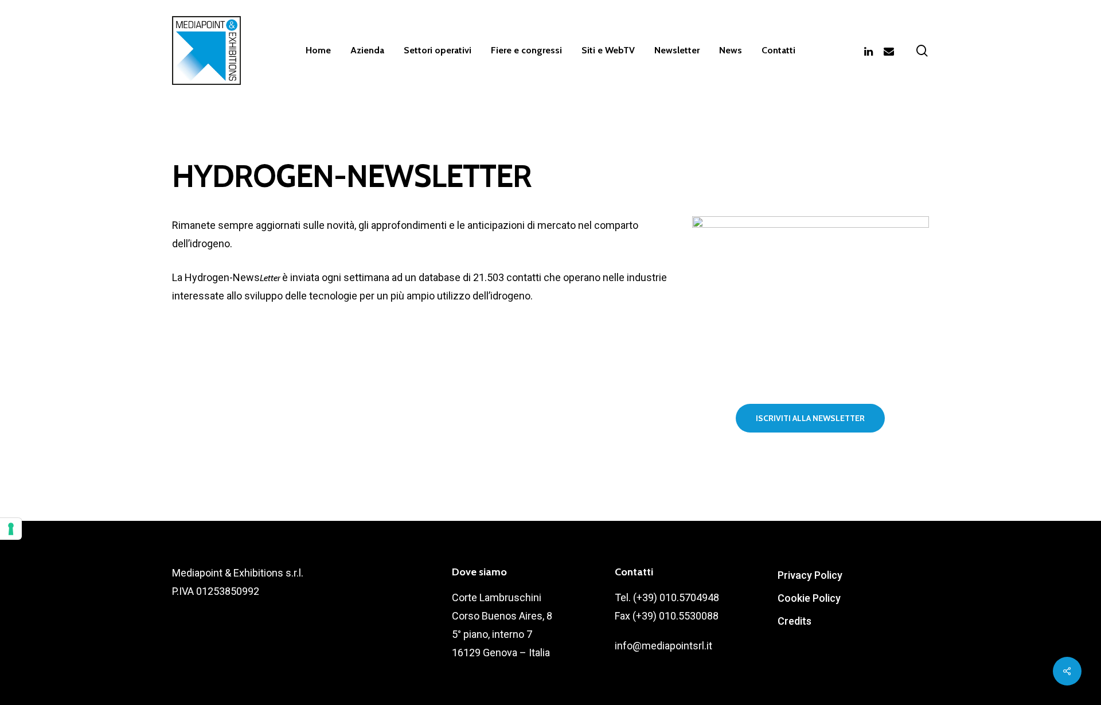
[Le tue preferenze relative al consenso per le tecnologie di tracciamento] (11, 529)
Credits (794, 621)
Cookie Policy (809, 598)
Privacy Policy (810, 575)
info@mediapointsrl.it (663, 646)
